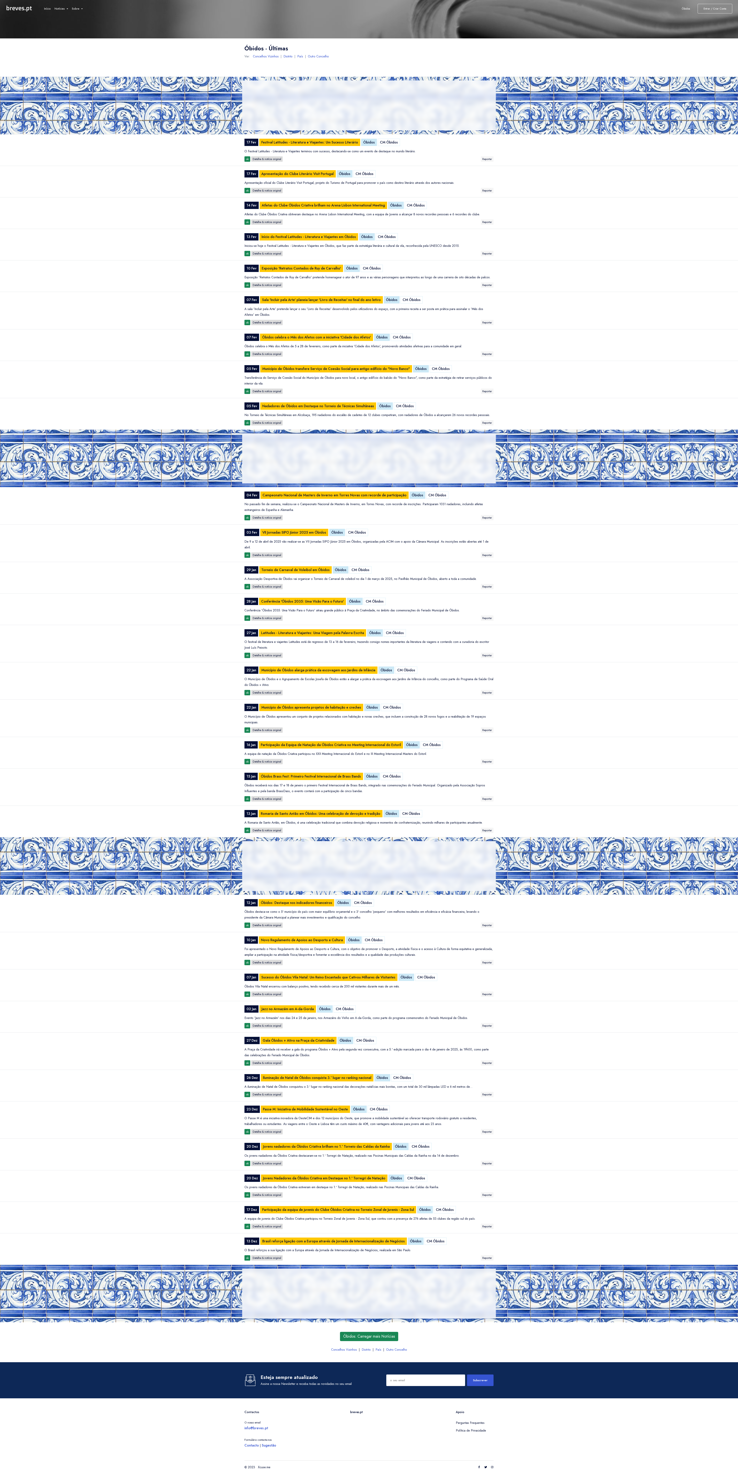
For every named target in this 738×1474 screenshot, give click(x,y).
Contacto (251, 1445)
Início (47, 9)
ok (247, 159)
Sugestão (269, 1445)
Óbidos (369, 142)
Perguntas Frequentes (470, 1423)
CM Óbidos (389, 142)
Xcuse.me (264, 1467)
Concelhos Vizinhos (266, 56)
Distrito (288, 56)
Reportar (487, 159)
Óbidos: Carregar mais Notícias (369, 1336)
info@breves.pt (256, 1428)
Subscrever (480, 1380)
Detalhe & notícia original (267, 159)
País (300, 56)
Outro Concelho (318, 56)
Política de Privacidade (471, 1430)
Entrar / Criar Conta (715, 9)
